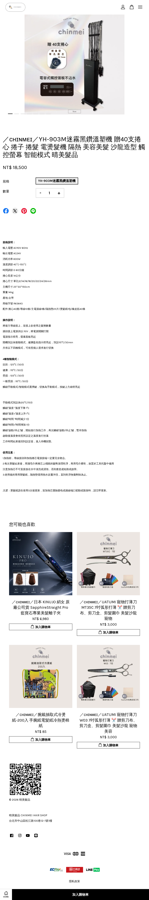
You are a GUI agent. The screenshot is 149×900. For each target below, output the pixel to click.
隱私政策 (74, 881)
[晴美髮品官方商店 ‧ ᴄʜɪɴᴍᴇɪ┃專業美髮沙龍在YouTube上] (27, 837)
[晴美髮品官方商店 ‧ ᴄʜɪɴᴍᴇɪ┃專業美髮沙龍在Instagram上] (19, 837)
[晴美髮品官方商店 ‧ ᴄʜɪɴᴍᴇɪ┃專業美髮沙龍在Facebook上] (11, 837)
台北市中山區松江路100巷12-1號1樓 (30, 820)
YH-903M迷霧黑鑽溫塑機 (57, 181)
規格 (6, 181)
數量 (6, 191)
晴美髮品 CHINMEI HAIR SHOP (28, 815)
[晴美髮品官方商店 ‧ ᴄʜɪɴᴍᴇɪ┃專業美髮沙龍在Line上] (36, 837)
